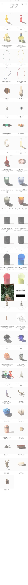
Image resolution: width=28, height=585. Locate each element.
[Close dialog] (26, 285)
